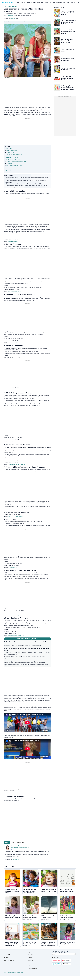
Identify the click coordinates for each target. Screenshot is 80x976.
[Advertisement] (27, 89)
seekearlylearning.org (13, 441)
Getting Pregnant (21, 2)
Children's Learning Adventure (13, 159)
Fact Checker (20, 842)
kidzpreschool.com (12, 390)
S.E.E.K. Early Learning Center (13, 157)
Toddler (46, 2)
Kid (50, 2)
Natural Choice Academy (11, 150)
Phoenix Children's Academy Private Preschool (16, 161)
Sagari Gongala (15, 845)
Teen (54, 2)
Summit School (9, 163)
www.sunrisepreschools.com (14, 291)
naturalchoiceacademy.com (14, 241)
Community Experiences (11, 170)
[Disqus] (27, 819)
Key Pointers (9, 148)
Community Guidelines (32, 968)
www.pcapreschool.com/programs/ (15, 516)
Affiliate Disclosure (31, 954)
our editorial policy (7, 22)
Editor (13, 842)
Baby (34, 2)
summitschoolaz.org (12, 567)
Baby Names (40, 2)
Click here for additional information (62, 974)
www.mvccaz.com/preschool (14, 342)
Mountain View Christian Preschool (14, 154)
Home (5, 6)
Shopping (73, 2)
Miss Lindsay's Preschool (12, 167)
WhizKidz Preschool (10, 156)
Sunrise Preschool (10, 152)
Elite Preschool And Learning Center (14, 165)
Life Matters (66, 2)
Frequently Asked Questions (12, 168)
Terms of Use (30, 960)
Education (14, 6)
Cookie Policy (30, 965)
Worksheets (59, 2)
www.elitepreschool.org (13, 615)
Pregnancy (29, 2)
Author (7, 842)
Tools (78, 2)
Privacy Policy (30, 957)
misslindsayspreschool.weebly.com (16, 635)
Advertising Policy (31, 962)
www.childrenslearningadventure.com (16, 464)
